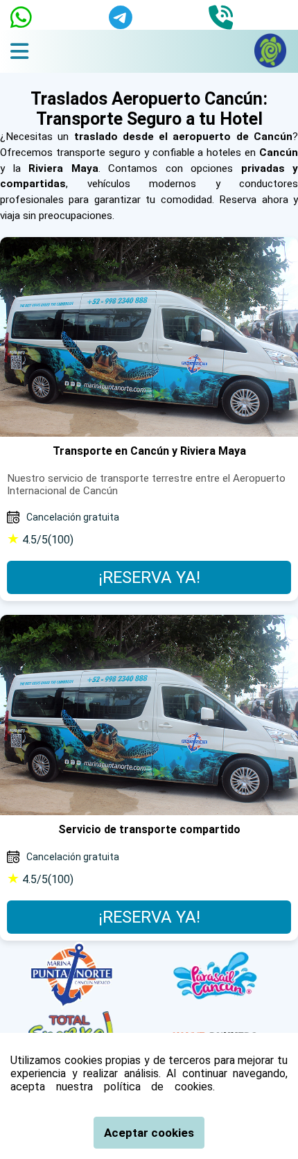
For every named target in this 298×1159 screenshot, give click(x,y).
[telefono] (220, 15)
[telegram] (120, 15)
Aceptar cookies (149, 1133)
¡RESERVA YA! (149, 577)
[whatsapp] (21, 15)
